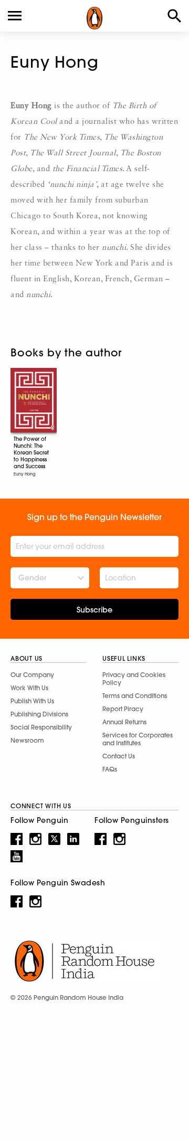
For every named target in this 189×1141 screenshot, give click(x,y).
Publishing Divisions (39, 714)
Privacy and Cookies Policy (133, 678)
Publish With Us (32, 701)
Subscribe (94, 610)
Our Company (32, 675)
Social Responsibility (41, 727)
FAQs (109, 769)
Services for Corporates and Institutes (137, 739)
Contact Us (118, 756)
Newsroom (27, 740)
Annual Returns (124, 722)
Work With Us (29, 688)
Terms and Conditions (134, 696)
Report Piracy (122, 709)
